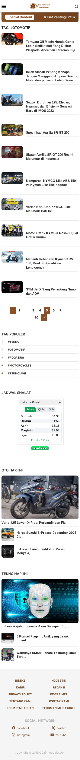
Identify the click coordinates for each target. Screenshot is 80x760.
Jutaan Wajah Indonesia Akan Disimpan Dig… (35, 626)
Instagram (23, 735)
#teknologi (17, 373)
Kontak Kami (59, 701)
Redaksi (59, 687)
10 (36, 317)
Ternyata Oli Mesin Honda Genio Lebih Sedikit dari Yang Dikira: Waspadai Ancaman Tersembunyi (50, 46)
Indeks (20, 680)
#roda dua (16, 357)
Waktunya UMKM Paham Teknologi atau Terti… (46, 655)
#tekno (13, 341)
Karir (20, 687)
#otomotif (16, 349)
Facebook (23, 728)
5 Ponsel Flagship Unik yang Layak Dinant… (42, 638)
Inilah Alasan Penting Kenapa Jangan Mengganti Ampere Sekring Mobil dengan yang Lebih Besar (52, 76)
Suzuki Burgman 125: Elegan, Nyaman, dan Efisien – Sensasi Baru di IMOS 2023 (49, 106)
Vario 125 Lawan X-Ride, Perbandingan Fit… (34, 523)
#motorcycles (19, 365)
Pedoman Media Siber (59, 708)
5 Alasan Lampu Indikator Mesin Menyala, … (40, 551)
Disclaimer (59, 694)
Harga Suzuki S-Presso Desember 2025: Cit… (46, 535)
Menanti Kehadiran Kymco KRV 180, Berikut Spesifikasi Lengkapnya (49, 263)
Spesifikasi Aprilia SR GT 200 (47, 132)
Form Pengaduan (20, 708)
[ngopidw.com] (40, 6)
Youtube (61, 735)
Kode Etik (59, 680)
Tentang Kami (20, 701)
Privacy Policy (20, 694)
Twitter (61, 728)
